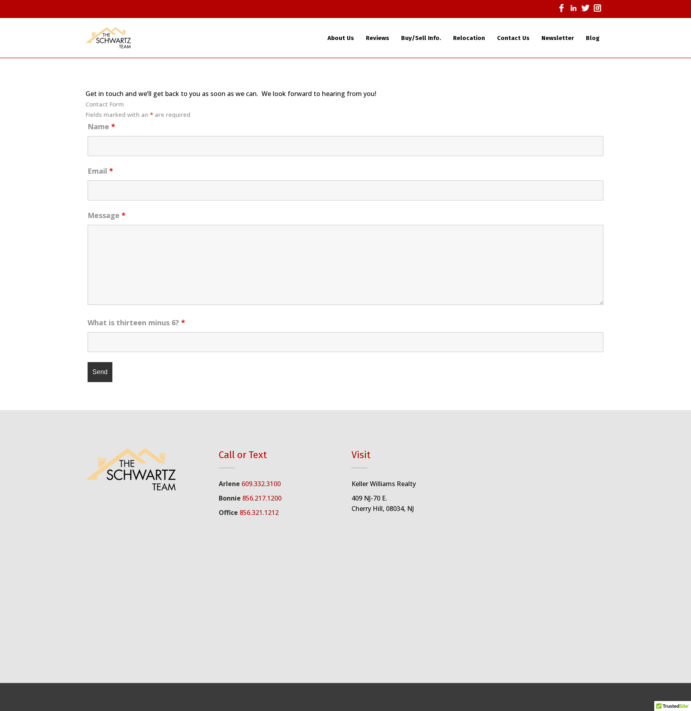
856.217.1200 (262, 498)
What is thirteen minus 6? (136, 322)
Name (101, 126)
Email (100, 171)
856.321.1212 (259, 512)
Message (107, 215)
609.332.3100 (261, 483)
